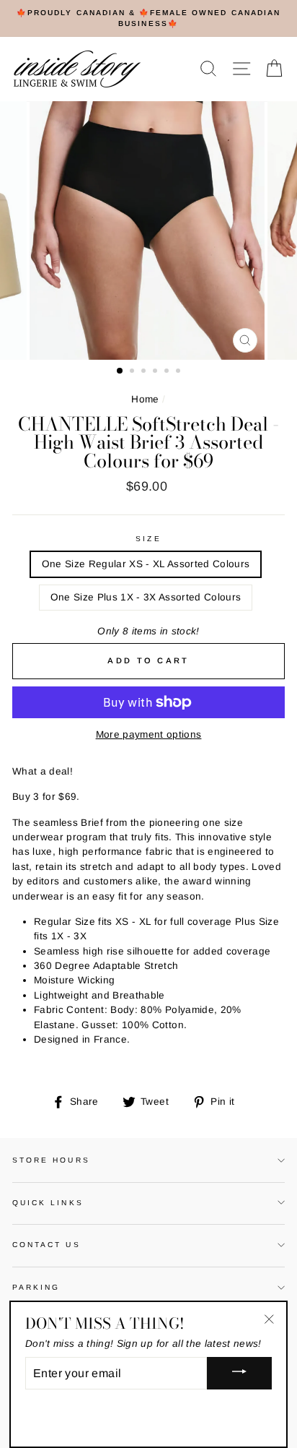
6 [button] (179, 372)
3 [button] (144, 372)
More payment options (149, 734)
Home (145, 399)
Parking (36, 1287)
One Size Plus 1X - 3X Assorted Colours (145, 597)
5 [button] (168, 372)
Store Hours (51, 1160)
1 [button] (120, 371)
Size (148, 539)
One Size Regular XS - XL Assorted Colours (146, 564)
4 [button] (156, 372)
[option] (148, 18)
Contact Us (46, 1245)
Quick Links (48, 1203)
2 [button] (133, 372)
